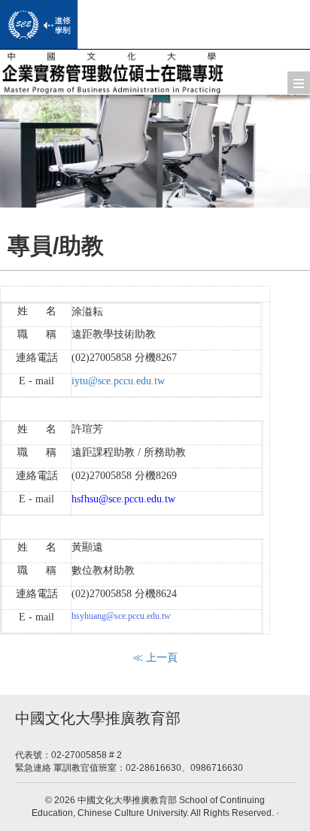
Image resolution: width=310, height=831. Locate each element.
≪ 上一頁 (155, 657)
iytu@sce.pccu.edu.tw (118, 381)
